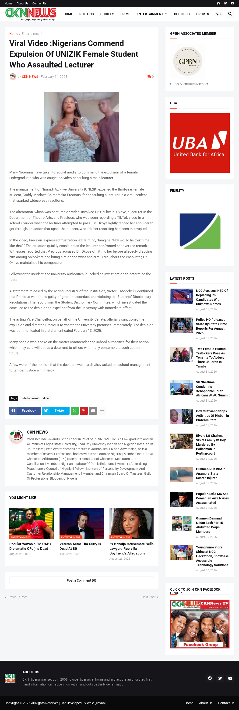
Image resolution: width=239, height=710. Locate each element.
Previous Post (17, 597)
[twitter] (225, 3)
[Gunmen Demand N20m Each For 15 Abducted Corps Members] (181, 523)
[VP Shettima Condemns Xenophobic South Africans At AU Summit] (181, 387)
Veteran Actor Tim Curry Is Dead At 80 (80, 546)
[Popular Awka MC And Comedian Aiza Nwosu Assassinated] (181, 499)
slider (46, 398)
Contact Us (39, 3)
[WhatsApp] (75, 411)
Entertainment (150, 14)
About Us (22, 3)
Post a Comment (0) (81, 580)
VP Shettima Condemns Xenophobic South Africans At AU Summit (213, 388)
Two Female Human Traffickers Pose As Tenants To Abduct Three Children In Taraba (211, 357)
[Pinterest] (84, 411)
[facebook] (218, 3)
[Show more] (102, 411)
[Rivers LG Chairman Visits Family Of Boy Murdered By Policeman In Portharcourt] (181, 441)
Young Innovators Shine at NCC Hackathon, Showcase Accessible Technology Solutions (212, 556)
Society (107, 14)
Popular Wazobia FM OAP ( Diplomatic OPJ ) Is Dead (30, 546)
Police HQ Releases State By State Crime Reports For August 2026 (211, 326)
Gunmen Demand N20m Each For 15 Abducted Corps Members (209, 524)
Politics (86, 14)
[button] (219, 14)
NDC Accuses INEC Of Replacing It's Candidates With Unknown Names (212, 297)
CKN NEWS (37, 432)
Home (8, 3)
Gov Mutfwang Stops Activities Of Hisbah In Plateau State (212, 415)
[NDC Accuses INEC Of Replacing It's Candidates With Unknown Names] (181, 296)
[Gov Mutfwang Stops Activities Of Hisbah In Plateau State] (181, 416)
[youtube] (232, 3)
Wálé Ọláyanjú (97, 703)
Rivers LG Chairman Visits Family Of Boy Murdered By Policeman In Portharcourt (211, 444)
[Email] (93, 411)
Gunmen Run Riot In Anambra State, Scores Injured (210, 473)
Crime (125, 14)
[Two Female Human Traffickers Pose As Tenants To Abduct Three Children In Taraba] (181, 354)
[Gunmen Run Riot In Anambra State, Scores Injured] (181, 474)
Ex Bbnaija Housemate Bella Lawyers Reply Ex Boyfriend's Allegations (131, 549)
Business (182, 14)
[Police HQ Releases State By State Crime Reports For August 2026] (181, 325)
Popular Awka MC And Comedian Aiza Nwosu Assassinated (212, 498)
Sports (202, 14)
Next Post (148, 597)
